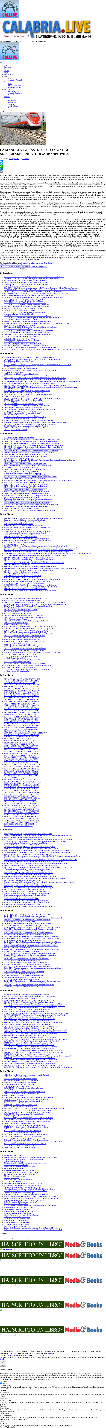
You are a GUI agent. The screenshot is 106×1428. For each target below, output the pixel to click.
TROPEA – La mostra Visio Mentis (16, 623)
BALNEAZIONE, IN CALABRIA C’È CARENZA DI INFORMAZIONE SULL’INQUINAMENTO (21, 788)
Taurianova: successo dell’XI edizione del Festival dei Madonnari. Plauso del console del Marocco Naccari (39, 882)
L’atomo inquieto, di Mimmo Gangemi (16, 1220)
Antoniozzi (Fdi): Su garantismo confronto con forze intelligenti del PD (27, 983)
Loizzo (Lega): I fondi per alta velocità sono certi (20, 970)
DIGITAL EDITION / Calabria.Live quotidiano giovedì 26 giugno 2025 (23, 267)
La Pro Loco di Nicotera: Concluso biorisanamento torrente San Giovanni (28, 321)
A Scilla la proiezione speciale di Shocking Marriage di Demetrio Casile (27, 527)
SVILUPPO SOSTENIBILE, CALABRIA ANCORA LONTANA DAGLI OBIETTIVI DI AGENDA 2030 (22, 750)
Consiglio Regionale (15, 93)
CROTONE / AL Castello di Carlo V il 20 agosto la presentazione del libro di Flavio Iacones (34, 445)
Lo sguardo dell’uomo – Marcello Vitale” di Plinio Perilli (22, 1185)
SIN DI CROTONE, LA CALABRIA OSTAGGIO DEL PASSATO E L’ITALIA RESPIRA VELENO (21, 747)
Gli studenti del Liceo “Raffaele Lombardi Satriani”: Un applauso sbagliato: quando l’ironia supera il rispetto (39, 460)
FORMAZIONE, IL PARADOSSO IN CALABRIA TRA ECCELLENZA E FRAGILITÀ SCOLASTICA (22, 702)
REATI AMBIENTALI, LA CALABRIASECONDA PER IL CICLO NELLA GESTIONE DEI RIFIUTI (25, 732)
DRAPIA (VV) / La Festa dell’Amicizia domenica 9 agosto (23, 608)
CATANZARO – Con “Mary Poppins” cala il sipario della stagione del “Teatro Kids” (32, 1041)
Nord (45, 263)
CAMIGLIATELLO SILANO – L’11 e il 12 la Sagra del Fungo (25, 417)
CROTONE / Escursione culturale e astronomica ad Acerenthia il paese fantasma (30, 441)
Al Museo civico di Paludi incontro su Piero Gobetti (21, 374)
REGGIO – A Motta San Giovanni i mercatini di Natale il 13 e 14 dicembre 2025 (30, 587)
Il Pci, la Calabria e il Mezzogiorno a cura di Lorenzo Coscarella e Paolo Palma (30, 1196)
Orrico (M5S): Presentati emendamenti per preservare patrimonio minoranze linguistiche (32, 968)
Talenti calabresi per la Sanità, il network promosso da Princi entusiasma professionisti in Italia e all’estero (38, 835)
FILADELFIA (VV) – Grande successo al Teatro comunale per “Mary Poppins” (30, 1000)
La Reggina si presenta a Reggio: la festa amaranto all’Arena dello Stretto (28, 834)
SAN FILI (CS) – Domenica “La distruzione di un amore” (23, 1136)
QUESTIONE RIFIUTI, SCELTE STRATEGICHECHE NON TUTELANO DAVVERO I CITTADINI (22, 791)
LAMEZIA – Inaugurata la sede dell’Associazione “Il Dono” (24, 344)
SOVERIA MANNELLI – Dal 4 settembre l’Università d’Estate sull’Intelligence (30, 327)
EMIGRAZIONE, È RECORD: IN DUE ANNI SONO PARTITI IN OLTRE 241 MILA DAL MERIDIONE (22, 784)
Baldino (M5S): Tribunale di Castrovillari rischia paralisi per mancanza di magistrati (31, 949)
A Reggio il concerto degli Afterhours (16, 1086)
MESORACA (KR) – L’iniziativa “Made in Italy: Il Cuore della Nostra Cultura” (30, 477)
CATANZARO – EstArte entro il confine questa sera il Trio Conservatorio (28, 331)
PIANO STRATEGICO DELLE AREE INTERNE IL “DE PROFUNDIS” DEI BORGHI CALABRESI (22, 754)
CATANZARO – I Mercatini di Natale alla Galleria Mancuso (24, 301)
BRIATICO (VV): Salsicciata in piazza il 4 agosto (20, 610)
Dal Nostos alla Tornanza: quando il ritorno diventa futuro (23, 880)
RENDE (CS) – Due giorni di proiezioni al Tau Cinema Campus (25, 1035)
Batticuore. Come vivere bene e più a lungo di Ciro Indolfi (23, 1183)
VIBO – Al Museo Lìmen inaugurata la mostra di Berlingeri (23, 647)
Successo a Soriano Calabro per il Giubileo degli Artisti (22, 660)
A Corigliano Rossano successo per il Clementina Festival (23, 411)
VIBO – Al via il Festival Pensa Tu (15, 643)
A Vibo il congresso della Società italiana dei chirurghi (22, 639)
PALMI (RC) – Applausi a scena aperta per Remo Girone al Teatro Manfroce (29, 1058)
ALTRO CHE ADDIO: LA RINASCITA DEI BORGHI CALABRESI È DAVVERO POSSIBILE (21, 684)
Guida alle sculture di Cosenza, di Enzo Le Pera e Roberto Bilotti (25, 1191)
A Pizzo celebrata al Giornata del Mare (16, 624)
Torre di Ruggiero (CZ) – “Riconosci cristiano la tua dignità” (24, 299)
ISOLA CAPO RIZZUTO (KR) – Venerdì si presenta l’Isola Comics (26, 484)
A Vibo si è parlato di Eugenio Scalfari (16, 671)
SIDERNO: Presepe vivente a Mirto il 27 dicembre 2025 (22, 576)
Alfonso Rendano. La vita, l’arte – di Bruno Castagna (21, 1215)
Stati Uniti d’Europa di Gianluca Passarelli (18, 1180)
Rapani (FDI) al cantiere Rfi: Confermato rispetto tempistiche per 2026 (27, 920)
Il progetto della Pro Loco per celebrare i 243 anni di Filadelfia (24, 641)
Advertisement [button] (5, 1413)
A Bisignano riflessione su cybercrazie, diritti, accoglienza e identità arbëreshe (29, 357)
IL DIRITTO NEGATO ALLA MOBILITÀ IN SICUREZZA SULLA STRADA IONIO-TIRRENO (21, 724)
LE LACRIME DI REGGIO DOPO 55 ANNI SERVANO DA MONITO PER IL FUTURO (19, 743)
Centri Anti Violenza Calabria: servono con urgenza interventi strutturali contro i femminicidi (34, 858)
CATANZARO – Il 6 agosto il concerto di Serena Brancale (23, 1088)
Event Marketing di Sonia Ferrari (15, 1226)
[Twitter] (53, 163)
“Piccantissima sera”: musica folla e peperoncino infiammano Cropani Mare (28, 869)
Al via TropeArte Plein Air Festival (15, 619)
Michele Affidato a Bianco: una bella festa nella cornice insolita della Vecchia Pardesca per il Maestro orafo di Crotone (42, 856)
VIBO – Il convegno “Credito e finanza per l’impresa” (22, 656)
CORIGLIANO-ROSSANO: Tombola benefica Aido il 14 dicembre (26, 405)
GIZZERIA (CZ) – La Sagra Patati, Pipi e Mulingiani (21, 340)
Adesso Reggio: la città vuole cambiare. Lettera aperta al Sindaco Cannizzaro (29, 871)
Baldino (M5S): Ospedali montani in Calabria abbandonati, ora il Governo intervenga (32, 981)
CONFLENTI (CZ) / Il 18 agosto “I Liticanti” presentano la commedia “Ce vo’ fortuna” (33, 292)
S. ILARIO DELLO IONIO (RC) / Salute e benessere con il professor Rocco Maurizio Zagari (35, 555)
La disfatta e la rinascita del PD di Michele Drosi (20, 1211)
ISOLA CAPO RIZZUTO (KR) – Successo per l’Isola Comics (24, 482)
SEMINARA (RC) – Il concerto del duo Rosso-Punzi (21, 1116)
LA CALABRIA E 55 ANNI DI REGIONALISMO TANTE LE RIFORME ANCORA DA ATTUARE (21, 710)
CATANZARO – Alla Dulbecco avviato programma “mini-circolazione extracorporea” (32, 318)
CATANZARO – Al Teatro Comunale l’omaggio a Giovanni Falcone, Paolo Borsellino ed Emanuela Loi (38, 1067)
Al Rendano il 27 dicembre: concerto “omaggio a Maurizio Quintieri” (26, 1075)
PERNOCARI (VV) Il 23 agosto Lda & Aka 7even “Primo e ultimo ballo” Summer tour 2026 (35, 604)
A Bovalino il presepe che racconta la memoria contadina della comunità (27, 581)
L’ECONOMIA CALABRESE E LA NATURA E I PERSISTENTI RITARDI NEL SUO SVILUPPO (21, 795)
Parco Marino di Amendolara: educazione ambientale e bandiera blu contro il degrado (32, 876)
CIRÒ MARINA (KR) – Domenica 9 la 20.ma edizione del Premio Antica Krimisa (31, 451)
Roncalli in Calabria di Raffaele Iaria (16, 1204)
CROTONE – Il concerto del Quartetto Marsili (19, 1147)
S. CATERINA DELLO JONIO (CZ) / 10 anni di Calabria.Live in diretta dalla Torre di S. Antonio (36, 293)
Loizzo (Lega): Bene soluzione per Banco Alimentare (21, 951)
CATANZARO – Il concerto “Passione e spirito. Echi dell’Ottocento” (27, 1099)
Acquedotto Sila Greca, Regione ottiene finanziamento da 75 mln (25, 843)
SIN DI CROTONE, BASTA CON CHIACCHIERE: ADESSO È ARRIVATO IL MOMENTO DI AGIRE (22, 721)
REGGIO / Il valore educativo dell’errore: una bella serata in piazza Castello (29, 557)
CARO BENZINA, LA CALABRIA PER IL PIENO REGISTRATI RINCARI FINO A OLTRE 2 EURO (22, 810)
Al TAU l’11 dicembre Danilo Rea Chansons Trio (20, 1079)
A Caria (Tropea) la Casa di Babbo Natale (17, 613)
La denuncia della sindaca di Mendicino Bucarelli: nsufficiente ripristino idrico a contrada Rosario (36, 422)
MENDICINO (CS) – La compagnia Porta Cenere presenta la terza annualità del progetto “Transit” (36, 1013)
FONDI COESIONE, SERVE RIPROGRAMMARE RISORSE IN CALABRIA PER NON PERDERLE (22, 728)
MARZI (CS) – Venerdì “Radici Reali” (17, 396)
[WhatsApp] (53, 166)
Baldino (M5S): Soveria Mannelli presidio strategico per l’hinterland (26, 959)
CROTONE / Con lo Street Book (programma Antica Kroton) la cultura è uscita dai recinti (33, 447)
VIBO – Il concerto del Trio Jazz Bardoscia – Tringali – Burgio (24, 1138)
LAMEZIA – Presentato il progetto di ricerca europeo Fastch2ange (26, 345)
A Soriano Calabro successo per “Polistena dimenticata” (22, 600)
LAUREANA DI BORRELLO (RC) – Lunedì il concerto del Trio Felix (28, 1110)
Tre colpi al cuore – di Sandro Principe (16, 1224)
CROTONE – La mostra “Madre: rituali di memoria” (21, 471)
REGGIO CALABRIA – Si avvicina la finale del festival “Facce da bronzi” (29, 1045)
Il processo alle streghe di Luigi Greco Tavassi (19, 1170)
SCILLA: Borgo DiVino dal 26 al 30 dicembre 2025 (21, 578)
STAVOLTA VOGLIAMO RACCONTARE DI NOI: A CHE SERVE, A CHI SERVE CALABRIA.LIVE (22, 680)
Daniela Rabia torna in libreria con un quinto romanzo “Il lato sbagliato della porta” (31, 1198)
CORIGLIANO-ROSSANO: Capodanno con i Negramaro (23, 404)
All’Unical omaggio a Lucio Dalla (15, 1129)
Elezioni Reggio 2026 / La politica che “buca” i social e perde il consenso (28, 886)
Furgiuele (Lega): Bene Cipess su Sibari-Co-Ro (19, 921)
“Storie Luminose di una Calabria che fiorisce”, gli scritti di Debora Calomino (29, 1189)
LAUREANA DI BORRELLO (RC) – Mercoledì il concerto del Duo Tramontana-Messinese (34, 1108)
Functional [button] (3, 1391)
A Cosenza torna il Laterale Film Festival (17, 366)
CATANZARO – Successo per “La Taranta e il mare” (21, 325)
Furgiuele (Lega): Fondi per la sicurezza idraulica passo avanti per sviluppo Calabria (31, 938)
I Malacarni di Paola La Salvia (14, 1155)
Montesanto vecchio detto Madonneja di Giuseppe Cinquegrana (25, 1163)
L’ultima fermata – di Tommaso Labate (17, 1222)
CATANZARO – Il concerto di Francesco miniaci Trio (22, 1132)
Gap (28, 263)
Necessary (5, 1383)
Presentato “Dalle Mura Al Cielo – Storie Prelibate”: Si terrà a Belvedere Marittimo (31, 848)
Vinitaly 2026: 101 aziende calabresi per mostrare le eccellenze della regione (29, 888)
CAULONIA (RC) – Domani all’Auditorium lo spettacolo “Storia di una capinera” (31, 1060)
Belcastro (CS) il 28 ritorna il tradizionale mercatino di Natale (24, 402)
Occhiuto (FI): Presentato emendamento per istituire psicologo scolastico (27, 923)
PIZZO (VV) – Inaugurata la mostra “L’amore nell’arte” (22, 637)
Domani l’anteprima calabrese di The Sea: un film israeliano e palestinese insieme (30, 865)
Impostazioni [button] (97, 1357)
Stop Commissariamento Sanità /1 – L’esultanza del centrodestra (25, 891)
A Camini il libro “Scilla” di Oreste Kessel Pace (19, 542)
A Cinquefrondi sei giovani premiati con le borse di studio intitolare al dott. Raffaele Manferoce (35, 841)
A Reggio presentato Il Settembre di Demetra (18, 524)
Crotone (6, 71)
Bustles (51, 1353)
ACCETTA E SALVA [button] (7, 1427)
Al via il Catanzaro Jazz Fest (13, 1095)
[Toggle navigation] (1, 62)
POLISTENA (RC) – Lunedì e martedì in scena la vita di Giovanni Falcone (29, 1048)
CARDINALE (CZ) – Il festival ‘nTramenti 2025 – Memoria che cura (27, 332)
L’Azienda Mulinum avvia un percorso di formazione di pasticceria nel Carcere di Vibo (32, 652)
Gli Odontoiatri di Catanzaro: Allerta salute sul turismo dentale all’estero (27, 316)
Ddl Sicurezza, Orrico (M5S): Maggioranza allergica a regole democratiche (28, 933)
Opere (50, 263)
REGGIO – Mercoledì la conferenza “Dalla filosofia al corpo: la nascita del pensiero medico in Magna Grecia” (40, 568)
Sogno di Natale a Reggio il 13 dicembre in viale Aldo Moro (24, 583)
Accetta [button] (90, 1357)
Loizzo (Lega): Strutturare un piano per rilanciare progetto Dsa (24, 957)
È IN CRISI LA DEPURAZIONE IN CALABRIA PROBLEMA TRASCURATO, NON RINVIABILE (21, 717)
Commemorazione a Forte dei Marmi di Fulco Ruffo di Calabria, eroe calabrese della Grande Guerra (37, 852)
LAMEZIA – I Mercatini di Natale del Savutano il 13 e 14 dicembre (26, 306)
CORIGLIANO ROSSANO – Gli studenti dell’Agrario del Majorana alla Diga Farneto (32, 398)
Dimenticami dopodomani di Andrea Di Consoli (20, 1167)
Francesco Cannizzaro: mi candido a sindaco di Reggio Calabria (25, 895)
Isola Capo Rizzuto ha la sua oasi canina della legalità (21, 497)
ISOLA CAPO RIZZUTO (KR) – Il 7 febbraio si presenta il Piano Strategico (29, 510)
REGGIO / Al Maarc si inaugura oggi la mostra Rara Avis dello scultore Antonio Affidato (33, 518)
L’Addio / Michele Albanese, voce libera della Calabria (22, 904)
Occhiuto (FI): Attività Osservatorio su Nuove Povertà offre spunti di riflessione (30, 955)
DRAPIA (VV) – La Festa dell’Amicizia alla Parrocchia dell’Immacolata (28, 606)
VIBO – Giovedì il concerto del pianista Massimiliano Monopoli (25, 1144)
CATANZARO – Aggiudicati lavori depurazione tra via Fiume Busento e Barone (30, 347)
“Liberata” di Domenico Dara (13, 1161)
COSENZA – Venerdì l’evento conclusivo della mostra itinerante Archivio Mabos (30, 424)
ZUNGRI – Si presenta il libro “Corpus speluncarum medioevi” (25, 649)
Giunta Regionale (14, 95)
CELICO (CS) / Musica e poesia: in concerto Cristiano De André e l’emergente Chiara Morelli (35, 379)
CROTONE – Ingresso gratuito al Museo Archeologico (22, 508)
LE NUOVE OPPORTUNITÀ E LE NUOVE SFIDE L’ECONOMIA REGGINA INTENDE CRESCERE (22, 765)
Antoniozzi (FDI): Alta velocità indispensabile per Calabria (23, 977)
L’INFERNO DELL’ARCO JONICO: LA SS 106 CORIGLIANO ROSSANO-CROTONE (20, 776)
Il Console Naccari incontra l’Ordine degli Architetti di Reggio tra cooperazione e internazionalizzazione (38, 839)
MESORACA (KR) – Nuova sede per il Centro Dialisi (22, 467)
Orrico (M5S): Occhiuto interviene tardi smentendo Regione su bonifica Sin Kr (30, 929)
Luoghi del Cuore (14, 108)
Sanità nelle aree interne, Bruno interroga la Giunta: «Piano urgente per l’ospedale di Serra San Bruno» (37, 850)
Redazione (25, 159)
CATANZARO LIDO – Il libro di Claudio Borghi (20, 342)
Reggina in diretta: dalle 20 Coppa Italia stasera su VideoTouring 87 (26, 520)
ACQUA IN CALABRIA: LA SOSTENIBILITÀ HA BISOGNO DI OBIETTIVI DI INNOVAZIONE (22, 817)
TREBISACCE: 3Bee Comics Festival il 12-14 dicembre (23, 407)
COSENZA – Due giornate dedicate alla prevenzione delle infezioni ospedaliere (30, 409)
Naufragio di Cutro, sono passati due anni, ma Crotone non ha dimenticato (28, 499)
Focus (2, 111)
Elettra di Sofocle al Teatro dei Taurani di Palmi (19, 998)
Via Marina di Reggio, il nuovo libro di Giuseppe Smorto (22, 1187)
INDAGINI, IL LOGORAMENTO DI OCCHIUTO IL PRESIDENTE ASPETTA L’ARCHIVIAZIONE (21, 695)
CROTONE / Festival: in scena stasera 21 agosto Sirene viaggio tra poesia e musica (31, 443)
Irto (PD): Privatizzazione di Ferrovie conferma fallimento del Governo (27, 964)
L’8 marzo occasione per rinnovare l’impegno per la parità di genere (26, 901)
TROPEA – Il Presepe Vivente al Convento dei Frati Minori (23, 617)
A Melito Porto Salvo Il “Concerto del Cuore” (19, 529)
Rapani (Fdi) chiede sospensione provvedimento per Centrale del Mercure (28, 966)
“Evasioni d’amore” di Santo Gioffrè (16, 1165)
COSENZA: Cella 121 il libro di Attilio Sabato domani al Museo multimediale (29, 394)
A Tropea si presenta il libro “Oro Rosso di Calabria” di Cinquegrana (26, 669)
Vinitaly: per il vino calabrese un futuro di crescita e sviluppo (24, 889)
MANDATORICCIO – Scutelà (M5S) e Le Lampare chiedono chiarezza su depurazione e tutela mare (37, 365)
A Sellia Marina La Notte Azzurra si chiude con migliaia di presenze (26, 284)
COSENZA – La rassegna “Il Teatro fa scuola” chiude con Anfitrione (26, 1009)
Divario (23, 263)
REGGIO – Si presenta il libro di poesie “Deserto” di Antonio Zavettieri (27, 540)
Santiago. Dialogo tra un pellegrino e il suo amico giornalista (24, 1200)
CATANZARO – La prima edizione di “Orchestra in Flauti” (23, 1114)
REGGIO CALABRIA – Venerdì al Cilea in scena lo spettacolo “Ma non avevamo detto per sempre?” (37, 1056)
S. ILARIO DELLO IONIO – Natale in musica (19, 574)
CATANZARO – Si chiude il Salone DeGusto (19, 310)
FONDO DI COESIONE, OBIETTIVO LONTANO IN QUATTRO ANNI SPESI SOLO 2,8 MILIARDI (21, 736)
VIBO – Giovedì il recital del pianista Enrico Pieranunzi (22, 1131)
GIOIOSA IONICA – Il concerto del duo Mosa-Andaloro (23, 1101)
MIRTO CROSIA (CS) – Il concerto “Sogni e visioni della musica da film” (28, 1118)
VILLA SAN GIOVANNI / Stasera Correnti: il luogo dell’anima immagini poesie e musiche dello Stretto (38, 550)
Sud (54, 263)
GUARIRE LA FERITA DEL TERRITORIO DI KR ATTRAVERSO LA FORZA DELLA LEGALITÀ (21, 821)
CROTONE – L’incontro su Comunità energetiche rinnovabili (24, 478)
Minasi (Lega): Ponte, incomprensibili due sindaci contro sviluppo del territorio (29, 953)
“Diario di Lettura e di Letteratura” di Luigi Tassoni (21, 1172)
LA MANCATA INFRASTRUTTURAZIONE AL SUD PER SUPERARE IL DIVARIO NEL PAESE (21, 806)
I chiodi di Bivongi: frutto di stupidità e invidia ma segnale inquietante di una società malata (34, 861)
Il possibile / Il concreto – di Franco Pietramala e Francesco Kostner (26, 1194)
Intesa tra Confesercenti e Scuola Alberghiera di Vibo (21, 667)
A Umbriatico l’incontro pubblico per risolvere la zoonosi (22, 473)
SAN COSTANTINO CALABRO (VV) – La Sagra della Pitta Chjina (27, 621)
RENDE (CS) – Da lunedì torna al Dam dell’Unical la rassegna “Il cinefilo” (29, 1028)
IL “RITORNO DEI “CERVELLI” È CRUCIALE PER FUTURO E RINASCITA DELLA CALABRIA (22, 762)
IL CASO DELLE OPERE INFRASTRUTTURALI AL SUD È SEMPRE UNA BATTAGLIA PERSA (21, 758)
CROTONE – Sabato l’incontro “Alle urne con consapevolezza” (25, 464)
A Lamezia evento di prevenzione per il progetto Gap (21, 336)
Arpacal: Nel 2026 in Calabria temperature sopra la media (23, 837)
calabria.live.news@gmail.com (16, 1355)
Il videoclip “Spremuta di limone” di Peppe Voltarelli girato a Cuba (26, 1140)
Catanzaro (7, 67)
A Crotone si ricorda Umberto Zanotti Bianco (19, 438)
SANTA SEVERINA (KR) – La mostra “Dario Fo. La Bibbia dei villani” (28, 465)
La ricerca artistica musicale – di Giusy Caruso (19, 1207)
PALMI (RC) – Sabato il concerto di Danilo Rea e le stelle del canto (26, 1127)
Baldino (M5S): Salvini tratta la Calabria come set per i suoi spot (25, 916)
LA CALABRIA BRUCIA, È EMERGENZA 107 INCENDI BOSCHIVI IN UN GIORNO (19, 780)
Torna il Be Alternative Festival (14, 1090)
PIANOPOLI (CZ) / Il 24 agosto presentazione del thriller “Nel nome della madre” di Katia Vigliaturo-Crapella (40, 288)
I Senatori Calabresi (14, 87)
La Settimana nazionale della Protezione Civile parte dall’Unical (25, 418)
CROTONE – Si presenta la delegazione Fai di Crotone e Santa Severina (28, 501)
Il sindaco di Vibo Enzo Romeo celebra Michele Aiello (22, 845)
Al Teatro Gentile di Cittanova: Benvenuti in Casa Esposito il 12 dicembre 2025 (30, 996)
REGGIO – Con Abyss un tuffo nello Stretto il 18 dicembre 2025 (25, 589)
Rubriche (7, 97)
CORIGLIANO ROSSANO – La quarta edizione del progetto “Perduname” (29, 1112)
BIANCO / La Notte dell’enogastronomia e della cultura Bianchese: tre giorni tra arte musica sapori (36, 552)
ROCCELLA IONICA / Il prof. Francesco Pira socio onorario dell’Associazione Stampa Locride (35, 546)
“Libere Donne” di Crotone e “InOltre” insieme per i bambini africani (26, 506)
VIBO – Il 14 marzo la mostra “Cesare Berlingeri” (20, 654)
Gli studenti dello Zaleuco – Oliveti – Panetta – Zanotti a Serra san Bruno (28, 665)
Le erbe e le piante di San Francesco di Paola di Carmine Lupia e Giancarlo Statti (30, 1157)
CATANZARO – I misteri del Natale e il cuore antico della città (25, 303)
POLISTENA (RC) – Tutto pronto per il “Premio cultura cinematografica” (28, 1021)
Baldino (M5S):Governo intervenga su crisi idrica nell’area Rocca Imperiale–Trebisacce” (33, 918)
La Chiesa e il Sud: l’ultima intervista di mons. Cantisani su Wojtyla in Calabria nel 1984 (33, 1230)
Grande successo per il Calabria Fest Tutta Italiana (20, 1103)
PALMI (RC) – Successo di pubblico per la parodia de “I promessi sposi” (28, 1043)
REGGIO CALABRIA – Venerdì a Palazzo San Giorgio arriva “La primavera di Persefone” (34, 1052)
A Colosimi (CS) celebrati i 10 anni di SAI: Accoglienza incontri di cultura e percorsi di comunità (35, 863)
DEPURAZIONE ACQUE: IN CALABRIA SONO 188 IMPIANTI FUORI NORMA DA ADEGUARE (21, 769)
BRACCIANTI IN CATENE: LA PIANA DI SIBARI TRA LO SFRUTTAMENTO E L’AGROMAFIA (22, 802)
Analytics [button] (3, 1406)
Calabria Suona (13, 106)
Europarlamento (13, 91)
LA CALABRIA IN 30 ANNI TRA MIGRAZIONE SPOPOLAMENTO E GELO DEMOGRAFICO (21, 814)
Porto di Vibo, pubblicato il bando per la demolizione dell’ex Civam (26, 598)
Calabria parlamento (10, 82)
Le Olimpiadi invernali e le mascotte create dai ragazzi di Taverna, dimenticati (29, 906)
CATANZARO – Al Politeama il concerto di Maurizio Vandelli (24, 1125)
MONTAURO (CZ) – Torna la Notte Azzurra (19, 338)
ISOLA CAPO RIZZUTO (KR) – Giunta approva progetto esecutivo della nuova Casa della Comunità (38, 480)
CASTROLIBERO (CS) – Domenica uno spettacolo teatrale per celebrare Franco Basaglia (34, 1050)
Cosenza (7, 69)
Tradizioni (11, 104)
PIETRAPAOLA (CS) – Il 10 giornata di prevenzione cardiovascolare (27, 391)
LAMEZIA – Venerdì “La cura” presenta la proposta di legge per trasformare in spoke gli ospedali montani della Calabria (43, 349)
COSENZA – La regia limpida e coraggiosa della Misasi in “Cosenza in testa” (29, 1019)
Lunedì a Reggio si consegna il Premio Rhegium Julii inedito (24, 522)
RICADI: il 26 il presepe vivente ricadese (17, 611)
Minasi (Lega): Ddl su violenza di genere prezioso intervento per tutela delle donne (31, 946)
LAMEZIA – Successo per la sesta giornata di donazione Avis (24, 312)
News (10, 78)
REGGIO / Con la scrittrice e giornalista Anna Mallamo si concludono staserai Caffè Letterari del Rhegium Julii (40, 548)
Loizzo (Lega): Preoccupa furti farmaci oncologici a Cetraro (23, 975)
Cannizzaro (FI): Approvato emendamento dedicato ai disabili (24, 986)
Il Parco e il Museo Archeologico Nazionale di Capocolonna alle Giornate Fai (29, 495)
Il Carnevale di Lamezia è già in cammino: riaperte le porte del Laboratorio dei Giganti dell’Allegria (36, 323)
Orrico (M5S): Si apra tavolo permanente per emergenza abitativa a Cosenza (29, 985)
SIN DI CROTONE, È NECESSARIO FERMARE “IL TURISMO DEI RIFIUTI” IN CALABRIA (21, 706)
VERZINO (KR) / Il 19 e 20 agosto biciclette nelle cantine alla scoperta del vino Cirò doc (33, 449)
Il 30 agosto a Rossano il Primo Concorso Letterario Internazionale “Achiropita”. (30, 370)
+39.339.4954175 (40, 1355)
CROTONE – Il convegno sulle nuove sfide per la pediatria (23, 490)
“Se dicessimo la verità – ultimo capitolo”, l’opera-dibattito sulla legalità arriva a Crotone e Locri (35, 1039)
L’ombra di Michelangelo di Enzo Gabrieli (18, 1213)
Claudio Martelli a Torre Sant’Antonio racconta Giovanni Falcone (25, 282)
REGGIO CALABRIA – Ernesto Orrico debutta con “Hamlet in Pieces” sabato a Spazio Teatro (35, 1032)
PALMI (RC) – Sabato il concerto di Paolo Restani (20, 1105)
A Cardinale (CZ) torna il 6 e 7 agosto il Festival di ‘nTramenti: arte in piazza (29, 295)
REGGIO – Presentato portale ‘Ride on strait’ (15, 265)
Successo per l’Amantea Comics (14, 372)
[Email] (53, 171)
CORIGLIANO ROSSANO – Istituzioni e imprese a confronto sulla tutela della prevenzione (34, 415)
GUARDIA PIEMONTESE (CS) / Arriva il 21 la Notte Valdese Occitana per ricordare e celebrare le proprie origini (42, 381)
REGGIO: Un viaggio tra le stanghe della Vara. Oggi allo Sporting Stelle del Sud (30, 566)
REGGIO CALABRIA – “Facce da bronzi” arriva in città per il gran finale (28, 1002)
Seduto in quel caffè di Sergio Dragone (17, 1217)
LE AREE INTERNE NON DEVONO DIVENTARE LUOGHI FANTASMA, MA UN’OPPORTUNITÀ (22, 713)
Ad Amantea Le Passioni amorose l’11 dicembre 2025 (21, 1080)
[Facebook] (53, 161)
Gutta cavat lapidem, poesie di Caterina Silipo (19, 1193)
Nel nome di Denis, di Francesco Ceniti (17, 1219)
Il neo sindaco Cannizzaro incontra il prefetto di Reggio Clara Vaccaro (27, 884)
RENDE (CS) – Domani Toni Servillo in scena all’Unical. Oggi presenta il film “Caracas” (33, 1065)
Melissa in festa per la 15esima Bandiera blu (18, 458)
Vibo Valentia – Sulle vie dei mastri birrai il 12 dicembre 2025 (24, 615)
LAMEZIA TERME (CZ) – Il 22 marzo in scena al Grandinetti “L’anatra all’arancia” (32, 1061)
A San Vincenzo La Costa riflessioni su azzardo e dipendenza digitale (26, 902)
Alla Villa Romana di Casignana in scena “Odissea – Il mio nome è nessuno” (29, 535)
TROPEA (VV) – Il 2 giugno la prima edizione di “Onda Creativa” (26, 632)
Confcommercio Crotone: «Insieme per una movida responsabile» (25, 456)
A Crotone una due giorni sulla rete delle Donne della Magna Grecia (26, 475)
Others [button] (2, 1421)
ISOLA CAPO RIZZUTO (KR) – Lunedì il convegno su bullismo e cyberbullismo (31, 504)
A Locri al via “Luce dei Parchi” (14, 544)
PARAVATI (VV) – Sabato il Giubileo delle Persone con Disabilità (26, 630)
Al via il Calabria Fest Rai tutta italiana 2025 (18, 1106)
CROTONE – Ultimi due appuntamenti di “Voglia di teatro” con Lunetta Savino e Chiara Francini (36, 1004)
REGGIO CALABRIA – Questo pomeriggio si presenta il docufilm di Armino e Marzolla (33, 1022)
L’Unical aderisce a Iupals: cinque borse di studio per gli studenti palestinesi (28, 420)
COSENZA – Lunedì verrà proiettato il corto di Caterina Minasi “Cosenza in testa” (31, 1026)
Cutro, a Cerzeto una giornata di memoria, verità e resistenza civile (25, 376)
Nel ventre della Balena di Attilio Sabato (17, 1209)
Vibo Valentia (8, 74)
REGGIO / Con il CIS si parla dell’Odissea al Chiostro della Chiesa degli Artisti (30, 559)
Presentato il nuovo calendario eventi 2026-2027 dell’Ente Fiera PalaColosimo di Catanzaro (34, 277)
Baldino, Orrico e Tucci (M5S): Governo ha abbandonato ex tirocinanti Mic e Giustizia (32, 942)
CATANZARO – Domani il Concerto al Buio (19, 1145)
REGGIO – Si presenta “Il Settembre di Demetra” (20, 537)
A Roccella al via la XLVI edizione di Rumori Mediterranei (23, 525)
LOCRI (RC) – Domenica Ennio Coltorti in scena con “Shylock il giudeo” (28, 1017)
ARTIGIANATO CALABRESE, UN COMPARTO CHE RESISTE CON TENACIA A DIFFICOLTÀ (21, 698)
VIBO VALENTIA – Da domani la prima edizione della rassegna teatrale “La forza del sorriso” (35, 1030)
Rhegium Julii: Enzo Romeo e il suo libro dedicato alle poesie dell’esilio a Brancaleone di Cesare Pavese (38, 867)
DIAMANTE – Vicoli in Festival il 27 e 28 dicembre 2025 (23, 400)
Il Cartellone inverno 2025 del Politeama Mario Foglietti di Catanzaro (26, 995)
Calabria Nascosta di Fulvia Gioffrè (15, 1181)
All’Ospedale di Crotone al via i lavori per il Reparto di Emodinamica (26, 503)
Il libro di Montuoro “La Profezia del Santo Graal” (20, 1202)
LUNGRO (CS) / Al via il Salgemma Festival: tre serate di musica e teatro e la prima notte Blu (35, 385)
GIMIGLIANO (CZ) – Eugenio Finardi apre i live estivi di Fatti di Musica (28, 1097)
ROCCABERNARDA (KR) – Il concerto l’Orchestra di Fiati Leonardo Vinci (29, 1119)
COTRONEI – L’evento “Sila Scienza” (17, 462)
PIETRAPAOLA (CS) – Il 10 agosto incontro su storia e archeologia (26, 389)
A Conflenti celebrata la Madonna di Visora (18, 329)
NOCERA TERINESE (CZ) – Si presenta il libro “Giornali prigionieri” (27, 334)
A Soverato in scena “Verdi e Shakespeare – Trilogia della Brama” (25, 280)
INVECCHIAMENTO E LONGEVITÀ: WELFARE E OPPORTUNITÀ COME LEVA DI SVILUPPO (22, 691)
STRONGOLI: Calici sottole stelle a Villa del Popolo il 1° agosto (25, 454)
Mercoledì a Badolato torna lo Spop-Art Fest (18, 286)
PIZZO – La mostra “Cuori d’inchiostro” (17, 662)
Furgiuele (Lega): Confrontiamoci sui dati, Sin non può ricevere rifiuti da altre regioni (32, 927)
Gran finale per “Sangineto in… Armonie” (18, 363)
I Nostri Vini (12, 102)
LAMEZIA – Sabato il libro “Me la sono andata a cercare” (23, 308)
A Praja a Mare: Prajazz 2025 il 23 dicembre (18, 1077)
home (6, 65)
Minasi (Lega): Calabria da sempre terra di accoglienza (22, 960)
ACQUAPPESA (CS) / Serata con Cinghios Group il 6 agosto (24, 392)
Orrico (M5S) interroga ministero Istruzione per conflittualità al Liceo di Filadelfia (30, 944)
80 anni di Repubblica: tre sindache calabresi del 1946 (21, 899)
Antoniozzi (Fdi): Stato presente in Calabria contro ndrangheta (24, 931)
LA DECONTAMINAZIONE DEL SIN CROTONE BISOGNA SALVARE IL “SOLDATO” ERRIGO (22, 773)
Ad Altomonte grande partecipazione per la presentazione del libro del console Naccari (32, 359)
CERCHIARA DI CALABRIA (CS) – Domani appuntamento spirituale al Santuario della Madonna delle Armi (40, 387)
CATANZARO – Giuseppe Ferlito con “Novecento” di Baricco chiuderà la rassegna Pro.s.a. (34, 1006)
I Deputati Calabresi (14, 85)
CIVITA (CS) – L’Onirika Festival (15, 430)
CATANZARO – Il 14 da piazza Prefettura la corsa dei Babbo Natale (26, 305)
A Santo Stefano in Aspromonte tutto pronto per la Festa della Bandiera (27, 531)
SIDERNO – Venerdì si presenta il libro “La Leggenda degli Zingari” (26, 538)
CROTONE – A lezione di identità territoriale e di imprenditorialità (26, 493)
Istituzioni (7, 89)
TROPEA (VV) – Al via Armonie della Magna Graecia (22, 1093)
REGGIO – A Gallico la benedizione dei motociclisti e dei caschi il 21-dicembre (30, 591)
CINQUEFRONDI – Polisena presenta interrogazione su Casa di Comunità (29, 570)
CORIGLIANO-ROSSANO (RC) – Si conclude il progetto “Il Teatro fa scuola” (30, 1037)
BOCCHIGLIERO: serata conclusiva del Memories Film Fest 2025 (26, 426)
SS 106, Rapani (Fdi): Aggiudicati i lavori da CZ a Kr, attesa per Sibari (27, 914)
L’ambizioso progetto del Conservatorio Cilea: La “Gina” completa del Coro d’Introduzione (34, 1142)
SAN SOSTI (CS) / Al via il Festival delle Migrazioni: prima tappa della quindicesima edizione (35, 378)
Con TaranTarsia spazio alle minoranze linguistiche (20, 368)
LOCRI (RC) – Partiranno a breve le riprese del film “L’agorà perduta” (27, 1024)
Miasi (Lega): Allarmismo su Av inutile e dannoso (20, 973)
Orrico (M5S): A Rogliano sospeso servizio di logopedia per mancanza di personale (31, 936)
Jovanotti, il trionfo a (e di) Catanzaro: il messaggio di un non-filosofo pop (28, 854)
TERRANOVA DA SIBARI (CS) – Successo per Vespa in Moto (25, 428)
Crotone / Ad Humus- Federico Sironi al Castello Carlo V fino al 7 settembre (29, 452)
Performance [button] (4, 1398)
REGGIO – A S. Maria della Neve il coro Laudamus (21, 572)
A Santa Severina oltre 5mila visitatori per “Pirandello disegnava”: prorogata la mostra (32, 439)
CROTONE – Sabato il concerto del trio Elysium (20, 1123)
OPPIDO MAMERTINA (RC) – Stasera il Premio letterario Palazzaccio (27, 874)
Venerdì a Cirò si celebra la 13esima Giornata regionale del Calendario (27, 491)
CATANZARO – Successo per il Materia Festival (20, 319)
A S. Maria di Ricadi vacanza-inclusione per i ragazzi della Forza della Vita (28, 628)
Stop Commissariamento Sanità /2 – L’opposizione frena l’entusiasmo (26, 893)
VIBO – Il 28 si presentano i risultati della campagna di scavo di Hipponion (28, 634)
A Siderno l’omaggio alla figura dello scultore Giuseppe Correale (25, 533)
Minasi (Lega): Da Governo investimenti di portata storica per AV (25, 962)
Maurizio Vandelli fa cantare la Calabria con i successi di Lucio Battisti (27, 1121)
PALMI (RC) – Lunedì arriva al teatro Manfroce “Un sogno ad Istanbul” (28, 1054)
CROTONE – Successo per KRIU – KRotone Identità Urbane (24, 469)
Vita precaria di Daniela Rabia (14, 1168)
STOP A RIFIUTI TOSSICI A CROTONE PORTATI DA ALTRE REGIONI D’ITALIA (19, 739)
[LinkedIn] (53, 169)
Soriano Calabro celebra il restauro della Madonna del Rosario (24, 636)
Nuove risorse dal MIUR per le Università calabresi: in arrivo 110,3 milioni (28, 873)
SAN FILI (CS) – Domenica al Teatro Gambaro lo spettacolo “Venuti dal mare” (30, 1063)
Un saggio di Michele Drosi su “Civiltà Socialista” (20, 1174)
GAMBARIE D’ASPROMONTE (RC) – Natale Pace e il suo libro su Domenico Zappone (34, 563)
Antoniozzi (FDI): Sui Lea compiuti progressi (19, 947)
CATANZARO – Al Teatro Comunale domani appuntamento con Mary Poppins (30, 1047)
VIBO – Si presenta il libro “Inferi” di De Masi (19, 645)
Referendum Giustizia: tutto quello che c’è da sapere (21, 897)
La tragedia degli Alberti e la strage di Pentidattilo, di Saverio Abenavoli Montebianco (32, 1228)
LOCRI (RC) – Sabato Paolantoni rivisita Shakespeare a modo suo (26, 1011)
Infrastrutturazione (37, 263)
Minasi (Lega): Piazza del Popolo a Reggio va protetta (21, 979)
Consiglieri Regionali (15, 80)
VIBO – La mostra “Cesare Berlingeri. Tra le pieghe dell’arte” (24, 650)
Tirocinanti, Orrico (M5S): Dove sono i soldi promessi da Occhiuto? (26, 925)
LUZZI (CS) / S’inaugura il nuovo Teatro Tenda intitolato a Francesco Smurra (29, 383)
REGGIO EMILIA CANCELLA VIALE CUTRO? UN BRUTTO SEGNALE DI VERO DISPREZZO (21, 687)
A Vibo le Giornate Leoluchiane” (15, 658)
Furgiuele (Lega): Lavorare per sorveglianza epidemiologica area (25, 940)
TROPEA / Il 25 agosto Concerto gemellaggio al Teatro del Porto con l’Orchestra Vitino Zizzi (34, 602)
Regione (7, 76)
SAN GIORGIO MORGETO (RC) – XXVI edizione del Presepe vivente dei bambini (32, 579)
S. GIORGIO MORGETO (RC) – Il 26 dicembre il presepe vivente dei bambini (30, 585)
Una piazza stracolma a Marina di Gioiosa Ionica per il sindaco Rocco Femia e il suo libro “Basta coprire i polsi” (40, 860)
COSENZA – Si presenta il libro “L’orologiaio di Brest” (22, 413)
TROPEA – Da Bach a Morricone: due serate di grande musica (24, 1092)
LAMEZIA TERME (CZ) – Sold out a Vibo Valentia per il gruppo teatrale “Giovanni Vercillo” (35, 1015)
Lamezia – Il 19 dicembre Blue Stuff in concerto (20, 1082)
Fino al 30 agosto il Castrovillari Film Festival (19, 361)
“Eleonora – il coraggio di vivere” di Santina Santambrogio (23, 1159)
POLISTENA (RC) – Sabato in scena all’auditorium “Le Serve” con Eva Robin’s (30, 1008)
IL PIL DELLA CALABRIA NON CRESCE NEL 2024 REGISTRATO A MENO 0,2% (19, 825)
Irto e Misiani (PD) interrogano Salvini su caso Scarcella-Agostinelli (26, 934)
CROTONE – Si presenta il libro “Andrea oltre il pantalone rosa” (25, 488)
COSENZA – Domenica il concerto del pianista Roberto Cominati (25, 1134)
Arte (9, 98)
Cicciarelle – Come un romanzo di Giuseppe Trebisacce (14, 1177)
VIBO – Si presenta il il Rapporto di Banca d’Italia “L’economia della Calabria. (30, 626)
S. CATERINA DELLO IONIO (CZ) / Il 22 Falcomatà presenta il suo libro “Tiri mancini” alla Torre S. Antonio (40, 290)
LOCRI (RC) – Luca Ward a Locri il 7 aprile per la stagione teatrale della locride (30, 1034)
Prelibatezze (12, 100)
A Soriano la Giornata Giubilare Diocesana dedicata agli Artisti (24, 663)
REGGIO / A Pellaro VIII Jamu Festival (17, 565)
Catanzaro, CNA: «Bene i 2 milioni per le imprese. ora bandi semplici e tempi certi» (31, 279)
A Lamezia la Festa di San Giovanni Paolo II (18, 314)
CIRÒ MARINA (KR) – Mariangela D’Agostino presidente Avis (25, 486)
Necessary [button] (3, 1381)
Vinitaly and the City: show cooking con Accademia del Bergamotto (26, 561)
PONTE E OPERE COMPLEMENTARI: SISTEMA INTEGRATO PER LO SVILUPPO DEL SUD (22, 799)
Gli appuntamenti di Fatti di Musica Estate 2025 (19, 1084)
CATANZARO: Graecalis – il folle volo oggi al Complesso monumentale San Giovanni (33, 297)
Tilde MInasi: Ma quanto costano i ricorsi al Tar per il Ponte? (24, 972)
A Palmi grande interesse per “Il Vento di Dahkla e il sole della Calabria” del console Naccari (34, 878)
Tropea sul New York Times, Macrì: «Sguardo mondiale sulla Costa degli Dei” (29, 847)
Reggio (6, 72)
